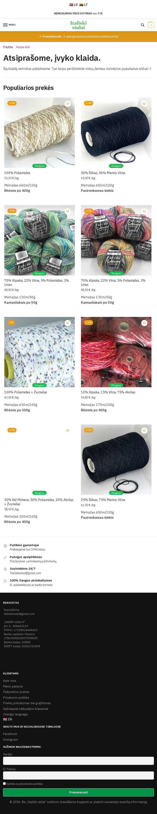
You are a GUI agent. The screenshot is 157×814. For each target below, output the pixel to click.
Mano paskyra (13, 686)
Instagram (10, 739)
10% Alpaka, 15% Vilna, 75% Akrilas (108, 392)
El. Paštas (9, 769)
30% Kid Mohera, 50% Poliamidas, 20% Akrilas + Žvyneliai (39, 502)
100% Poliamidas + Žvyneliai (25, 392)
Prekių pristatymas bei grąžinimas (27, 703)
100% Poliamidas (17, 173)
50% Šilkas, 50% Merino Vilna (103, 173)
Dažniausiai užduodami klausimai (25, 709)
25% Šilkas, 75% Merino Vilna (103, 500)
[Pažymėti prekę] (68, 104)
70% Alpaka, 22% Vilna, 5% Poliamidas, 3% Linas (36, 282)
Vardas (7, 754)
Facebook (10, 734)
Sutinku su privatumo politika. (24, 784)
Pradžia (8, 47)
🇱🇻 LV (73, 5)
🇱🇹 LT (83, 5)
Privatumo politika (16, 697)
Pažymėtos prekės (16, 692)
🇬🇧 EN (7, 719)
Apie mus (9, 681)
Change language (15, 714)
